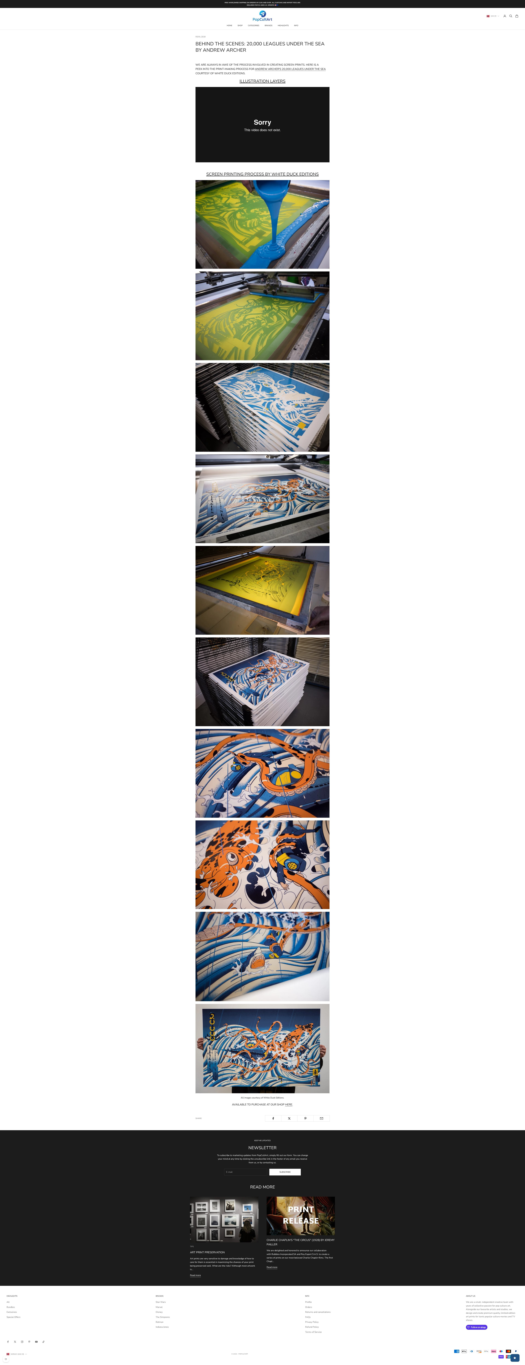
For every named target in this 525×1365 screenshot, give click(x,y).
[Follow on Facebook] (8, 1341)
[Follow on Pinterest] (29, 1341)
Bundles (11, 1307)
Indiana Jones (162, 1326)
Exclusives (12, 1312)
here (288, 1104)
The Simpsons (163, 1317)
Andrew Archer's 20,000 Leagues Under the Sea (290, 69)
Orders (308, 1307)
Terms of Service (313, 1332)
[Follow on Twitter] (15, 1341)
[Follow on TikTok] (43, 1341)
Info (296, 25)
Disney (159, 1312)
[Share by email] (321, 1118)
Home (229, 25)
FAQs (308, 1317)
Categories (253, 25)
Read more (195, 1275)
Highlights (283, 25)
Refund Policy (312, 1326)
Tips (192, 1246)
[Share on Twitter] (289, 1118)
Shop (240, 25)
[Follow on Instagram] (22, 1341)
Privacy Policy (312, 1322)
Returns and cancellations (318, 1312)
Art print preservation (207, 1252)
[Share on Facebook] (273, 1118)
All (8, 1302)
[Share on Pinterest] (305, 1118)
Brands (268, 25)
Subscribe (285, 1172)
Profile (308, 1302)
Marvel (159, 1307)
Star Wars (161, 1302)
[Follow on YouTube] (36, 1341)
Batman (159, 1322)
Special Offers (13, 1317)
